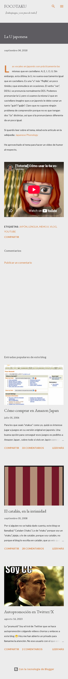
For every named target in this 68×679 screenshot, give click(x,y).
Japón (23, 226)
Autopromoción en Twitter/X (29, 611)
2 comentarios (32, 649)
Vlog (53, 226)
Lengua (33, 226)
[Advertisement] (34, 310)
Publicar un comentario (18, 262)
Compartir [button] (11, 236)
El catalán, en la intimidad (25, 511)
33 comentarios (33, 447)
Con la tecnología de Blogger (36, 669)
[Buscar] (53, 6)
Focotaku (15, 6)
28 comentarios (33, 548)
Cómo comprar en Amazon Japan (31, 410)
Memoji (44, 226)
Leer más (58, 447)
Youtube (10, 231)
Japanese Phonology (27, 134)
